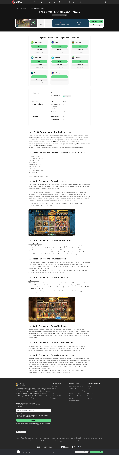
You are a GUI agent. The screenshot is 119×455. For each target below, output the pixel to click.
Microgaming (63, 15)
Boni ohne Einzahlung (74, 393)
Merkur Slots (90, 391)
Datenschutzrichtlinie (57, 396)
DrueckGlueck (90, 393)
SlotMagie (89, 386)
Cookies (54, 393)
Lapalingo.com (90, 398)
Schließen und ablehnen (82, 452)
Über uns (54, 386)
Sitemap (54, 398)
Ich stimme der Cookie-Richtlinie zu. (25, 416)
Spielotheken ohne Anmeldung (76, 391)
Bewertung (39, 49)
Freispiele (53, 333)
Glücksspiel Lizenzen (74, 400)
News (53, 391)
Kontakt (54, 388)
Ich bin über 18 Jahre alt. (23, 413)
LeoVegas (89, 388)
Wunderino (89, 396)
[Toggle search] (105, 2)
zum (39, 46)
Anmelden (33, 420)
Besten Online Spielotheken (76, 386)
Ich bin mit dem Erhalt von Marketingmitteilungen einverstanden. (32, 415)
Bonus (34, 333)
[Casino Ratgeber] (20, 2)
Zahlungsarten (72, 388)
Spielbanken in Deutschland (76, 396)
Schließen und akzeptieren (96, 452)
